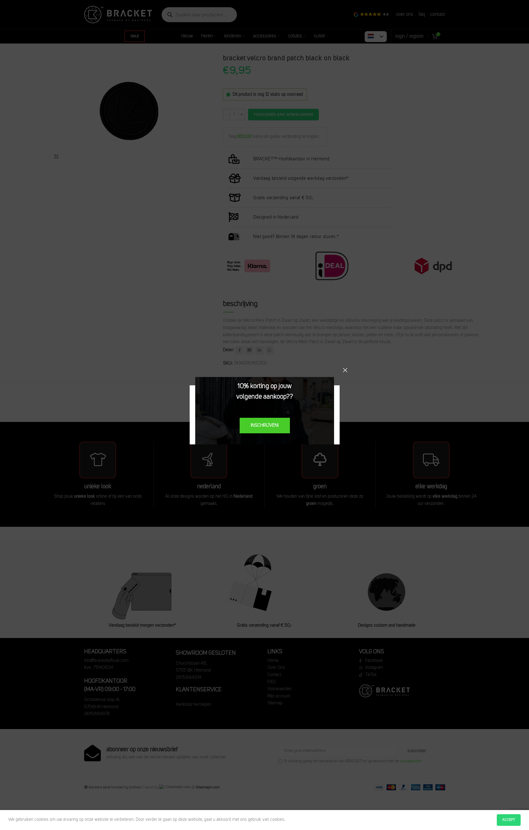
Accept (508, 820)
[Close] (345, 370)
